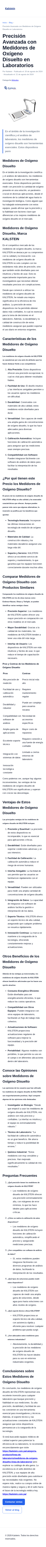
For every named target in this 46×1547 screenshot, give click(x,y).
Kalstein (10, 8)
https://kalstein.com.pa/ (14, 1494)
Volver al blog (12, 1510)
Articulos (15, 80)
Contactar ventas (13, 1502)
